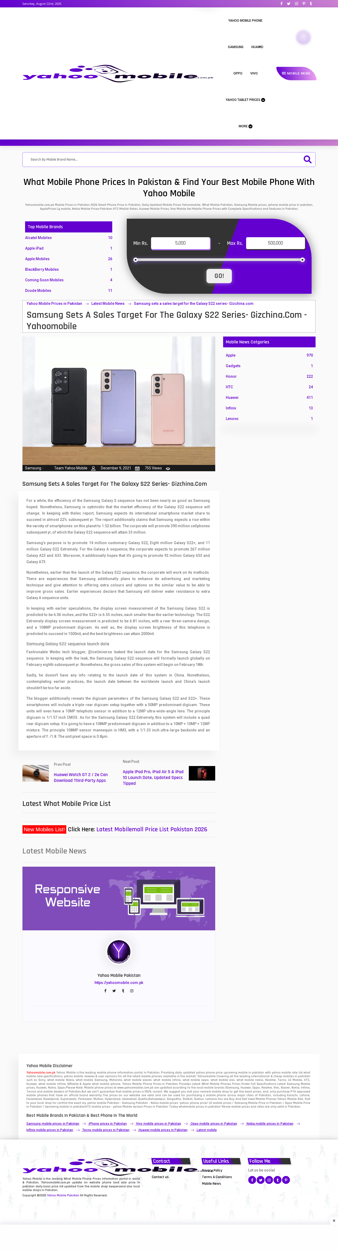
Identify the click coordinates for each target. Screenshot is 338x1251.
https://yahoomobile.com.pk (119, 983)
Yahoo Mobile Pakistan (63, 1195)
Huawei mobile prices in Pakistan (163, 1130)
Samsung (235, 47)
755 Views (153, 468)
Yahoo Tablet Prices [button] (243, 100)
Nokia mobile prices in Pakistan (270, 1124)
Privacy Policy (212, 1170)
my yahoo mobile (94, 1103)
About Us (159, 1170)
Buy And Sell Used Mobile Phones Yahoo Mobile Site (266, 1099)
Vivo (254, 73)
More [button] (243, 126)
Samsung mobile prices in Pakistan (52, 1124)
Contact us (160, 1177)
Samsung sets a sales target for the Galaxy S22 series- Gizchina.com (193, 303)
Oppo (237, 73)
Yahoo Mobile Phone (245, 20)
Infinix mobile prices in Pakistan (49, 1130)
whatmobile (187, 1107)
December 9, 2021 (116, 468)
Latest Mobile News (108, 303)
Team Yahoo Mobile (70, 468)
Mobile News (298, 73)
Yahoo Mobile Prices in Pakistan (54, 303)
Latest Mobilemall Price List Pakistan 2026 (151, 829)
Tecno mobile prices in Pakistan (105, 1130)
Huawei (257, 47)
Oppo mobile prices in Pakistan (214, 1124)
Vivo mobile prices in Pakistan (158, 1124)
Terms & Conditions (217, 1177)
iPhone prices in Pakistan (108, 1124)
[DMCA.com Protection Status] (165, 1183)
